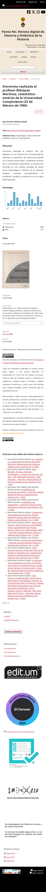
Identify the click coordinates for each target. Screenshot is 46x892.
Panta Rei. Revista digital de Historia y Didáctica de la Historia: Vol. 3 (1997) (25, 482)
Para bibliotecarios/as (12, 656)
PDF (40, 112)
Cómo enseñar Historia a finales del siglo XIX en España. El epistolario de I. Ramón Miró (25, 550)
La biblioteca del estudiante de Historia (21, 490)
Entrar (42, 2)
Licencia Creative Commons (13, 433)
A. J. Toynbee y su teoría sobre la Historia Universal (25, 460)
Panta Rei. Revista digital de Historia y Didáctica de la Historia (23, 35)
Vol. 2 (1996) (23, 79)
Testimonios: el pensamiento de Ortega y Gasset (25, 513)
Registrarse (32, 2)
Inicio (9, 52)
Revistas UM (21, 2)
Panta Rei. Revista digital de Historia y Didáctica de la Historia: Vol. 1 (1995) (25, 494)
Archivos (13, 57)
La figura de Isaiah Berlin (32, 540)
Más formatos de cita (12, 323)
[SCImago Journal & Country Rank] (19, 732)
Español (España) (11, 620)
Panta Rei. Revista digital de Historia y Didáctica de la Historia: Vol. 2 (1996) (24, 465)
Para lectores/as (10, 648)
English (7, 616)
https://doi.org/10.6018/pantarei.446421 (24, 130)
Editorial (34, 52)
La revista (20, 52)
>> (8, 602)
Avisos (33, 57)
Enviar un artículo (13, 631)
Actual (24, 57)
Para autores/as (10, 652)
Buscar (23, 72)
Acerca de (22, 62)
